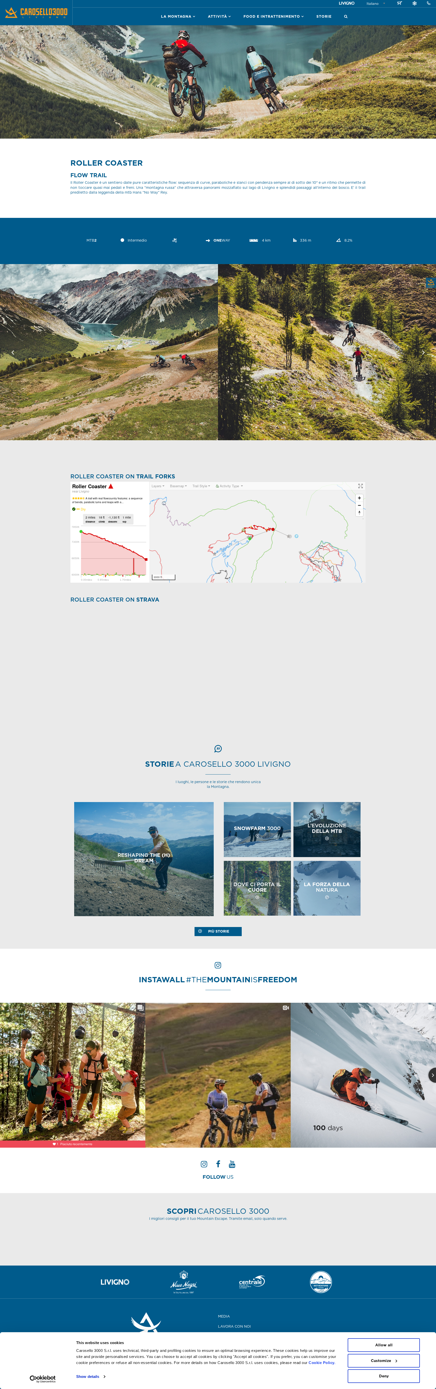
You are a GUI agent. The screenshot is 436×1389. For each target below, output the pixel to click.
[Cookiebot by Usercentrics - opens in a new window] (43, 1379)
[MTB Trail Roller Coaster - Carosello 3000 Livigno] (109, 352)
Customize (381, 1360)
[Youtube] (232, 1165)
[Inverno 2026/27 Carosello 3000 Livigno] (414, 4)
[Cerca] (346, 16)
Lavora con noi (234, 1326)
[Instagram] (204, 1165)
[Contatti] (428, 3)
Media (224, 1316)
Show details (87, 1376)
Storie (324, 16)
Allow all (384, 1345)
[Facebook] (218, 1165)
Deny (384, 1376)
